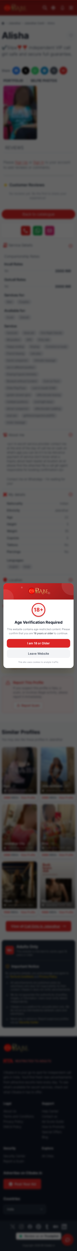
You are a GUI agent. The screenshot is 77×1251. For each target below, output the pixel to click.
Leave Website (38, 653)
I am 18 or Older (38, 643)
